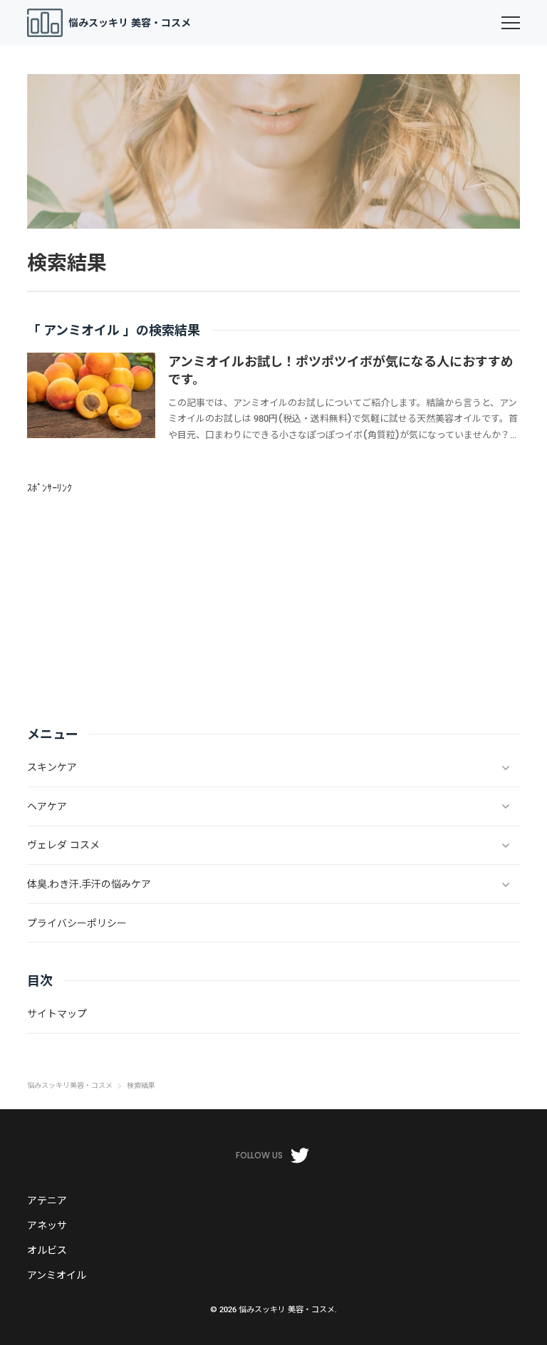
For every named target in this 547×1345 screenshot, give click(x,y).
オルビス (47, 1250)
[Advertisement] (273, 596)
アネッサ (47, 1225)
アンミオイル (56, 1275)
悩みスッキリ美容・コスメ (70, 1085)
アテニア (47, 1200)
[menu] (510, 22)
